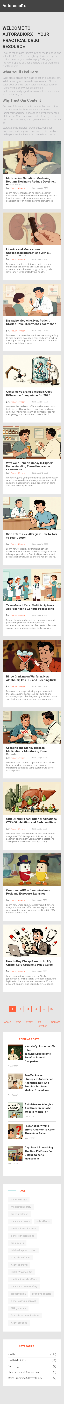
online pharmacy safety (24, 1286)
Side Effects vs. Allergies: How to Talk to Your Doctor (31, 535)
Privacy (29, 1022)
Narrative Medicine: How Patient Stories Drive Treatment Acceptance (31, 322)
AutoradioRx (14, 5)
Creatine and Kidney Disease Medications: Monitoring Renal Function (26, 750)
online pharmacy (20, 1221)
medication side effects (24, 1279)
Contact (55, 1022)
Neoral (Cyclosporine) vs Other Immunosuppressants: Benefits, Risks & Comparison (40, 1054)
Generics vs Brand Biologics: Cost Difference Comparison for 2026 (29, 393)
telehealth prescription (23, 1250)
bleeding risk (18, 1293)
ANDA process (19, 1322)
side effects (43, 1221)
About (7, 1022)
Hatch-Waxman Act (21, 1272)
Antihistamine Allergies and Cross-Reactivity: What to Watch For (39, 1108)
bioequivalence (19, 1214)
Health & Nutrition (17, 1360)
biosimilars (17, 1243)
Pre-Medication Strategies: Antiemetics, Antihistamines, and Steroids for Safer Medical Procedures (39, 1083)
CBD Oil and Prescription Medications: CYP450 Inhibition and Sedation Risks (31, 820)
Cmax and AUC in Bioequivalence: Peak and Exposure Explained (28, 891)
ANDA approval (19, 1264)
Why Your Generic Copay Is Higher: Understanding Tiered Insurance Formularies (29, 465)
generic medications (22, 1235)
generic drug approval (23, 1301)
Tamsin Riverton (17, 188)
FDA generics (18, 1308)
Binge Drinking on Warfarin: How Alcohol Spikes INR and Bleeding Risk (31, 678)
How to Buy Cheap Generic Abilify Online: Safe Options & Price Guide (29, 963)
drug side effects (20, 1257)
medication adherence (23, 1228)
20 (51, 1009)
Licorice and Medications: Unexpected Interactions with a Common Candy (27, 252)
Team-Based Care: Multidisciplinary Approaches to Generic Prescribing (30, 607)
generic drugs (19, 1199)
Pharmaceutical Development (23, 1372)
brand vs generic (41, 1293)
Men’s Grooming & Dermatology (25, 1378)
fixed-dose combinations (25, 1315)
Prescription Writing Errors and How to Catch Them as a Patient (40, 1129)
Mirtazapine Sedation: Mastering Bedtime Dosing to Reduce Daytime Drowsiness (30, 180)
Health (11, 1354)
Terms (17, 1022)
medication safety (21, 1206)
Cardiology (14, 1366)
